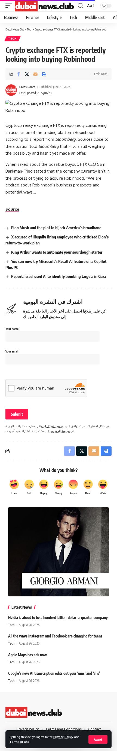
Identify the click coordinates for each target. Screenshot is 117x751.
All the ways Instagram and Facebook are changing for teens (55, 636)
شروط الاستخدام (53, 426)
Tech (12, 38)
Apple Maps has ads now (27, 654)
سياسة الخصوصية (58, 431)
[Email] (35, 74)
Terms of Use (20, 741)
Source (12, 209)
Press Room (27, 87)
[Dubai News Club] (45, 5)
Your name (12, 328)
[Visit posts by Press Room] (11, 90)
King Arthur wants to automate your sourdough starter (56, 252)
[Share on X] (27, 74)
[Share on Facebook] (18, 74)
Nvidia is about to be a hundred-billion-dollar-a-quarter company (58, 617)
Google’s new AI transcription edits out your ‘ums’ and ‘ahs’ (54, 673)
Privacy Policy (63, 736)
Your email (12, 351)
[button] (97, 739)
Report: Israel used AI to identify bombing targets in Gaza (58, 276)
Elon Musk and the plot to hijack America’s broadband (56, 227)
